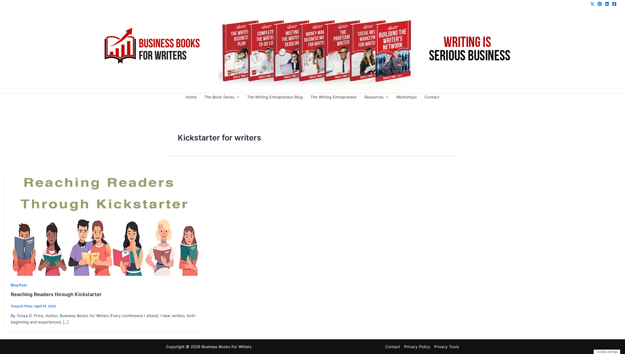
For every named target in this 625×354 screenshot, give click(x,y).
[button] (236, 97)
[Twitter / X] (592, 4)
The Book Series (219, 97)
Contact (432, 97)
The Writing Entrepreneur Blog (275, 97)
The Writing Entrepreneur (334, 97)
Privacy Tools (446, 346)
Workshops (406, 97)
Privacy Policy (417, 346)
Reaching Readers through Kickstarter (56, 294)
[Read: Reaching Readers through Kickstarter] (104, 219)
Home (191, 97)
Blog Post (19, 285)
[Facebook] (614, 4)
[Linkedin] (607, 4)
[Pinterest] (599, 4)
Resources (374, 97)
